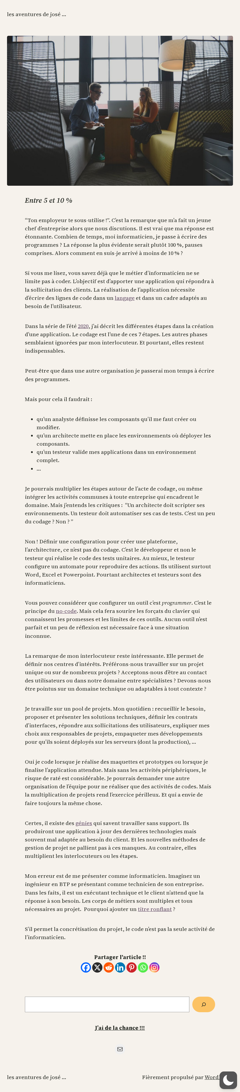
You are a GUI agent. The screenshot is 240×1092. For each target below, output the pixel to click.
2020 (83, 326)
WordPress (219, 1077)
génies (84, 823)
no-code (66, 611)
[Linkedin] (120, 967)
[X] (97, 967)
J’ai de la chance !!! (120, 1028)
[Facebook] (86, 967)
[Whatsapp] (143, 967)
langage (125, 298)
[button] (228, 1080)
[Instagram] (154, 967)
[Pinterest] (131, 967)
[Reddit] (109, 967)
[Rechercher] (203, 1004)
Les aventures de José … (36, 14)
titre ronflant (155, 909)
